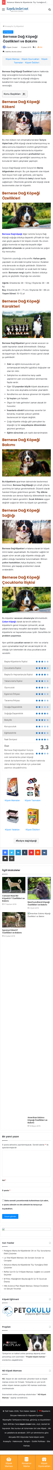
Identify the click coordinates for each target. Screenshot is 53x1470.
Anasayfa (8, 26)
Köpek (43, 1428)
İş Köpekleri (19, 26)
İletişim (27, 1441)
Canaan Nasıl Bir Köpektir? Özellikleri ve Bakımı (13, 898)
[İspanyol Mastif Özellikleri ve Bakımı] (13, 920)
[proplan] (26, 1342)
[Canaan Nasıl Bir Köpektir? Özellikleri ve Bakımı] (13, 885)
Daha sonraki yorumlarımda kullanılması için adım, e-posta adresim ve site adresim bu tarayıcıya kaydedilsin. (25, 1204)
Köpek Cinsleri (11, 47)
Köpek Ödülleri (32, 62)
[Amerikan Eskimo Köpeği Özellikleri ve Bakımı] (39, 1013)
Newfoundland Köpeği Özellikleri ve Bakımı (39, 903)
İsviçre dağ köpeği (27, 840)
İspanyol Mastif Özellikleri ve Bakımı (12, 931)
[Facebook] (5, 852)
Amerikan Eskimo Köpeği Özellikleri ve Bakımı (37, 1120)
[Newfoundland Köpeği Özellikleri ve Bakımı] (39, 888)
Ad (4, 1180)
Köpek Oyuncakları (30, 59)
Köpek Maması (13, 59)
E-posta (6, 1190)
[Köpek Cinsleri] (18, 9)
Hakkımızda (17, 1441)
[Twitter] (11, 852)
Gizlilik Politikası (38, 1441)
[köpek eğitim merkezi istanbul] (26, 1316)
